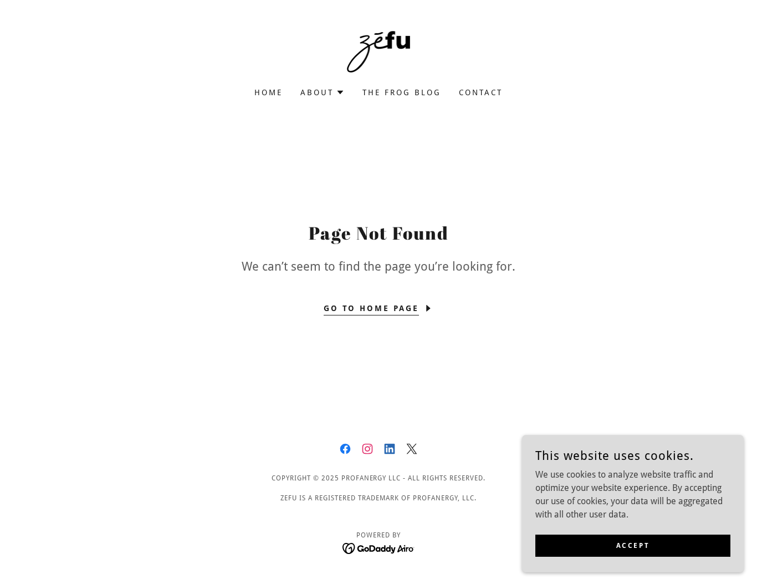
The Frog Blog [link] (401, 92)
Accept (632, 545)
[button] (322, 92)
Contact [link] (481, 92)
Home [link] (268, 92)
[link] (379, 51)
